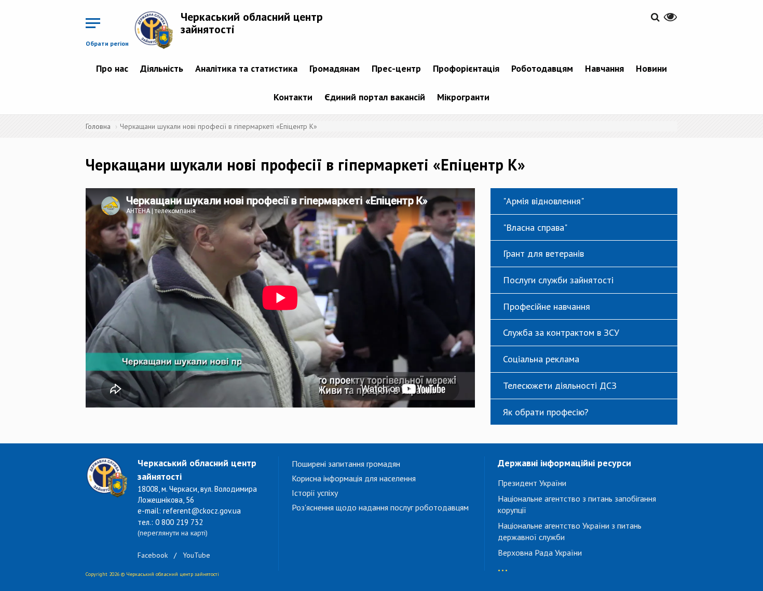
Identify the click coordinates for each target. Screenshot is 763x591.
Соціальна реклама (541, 359)
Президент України (532, 483)
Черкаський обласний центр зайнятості (252, 22)
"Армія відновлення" (543, 201)
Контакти (293, 97)
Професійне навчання (546, 306)
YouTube (196, 555)
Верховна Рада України (540, 552)
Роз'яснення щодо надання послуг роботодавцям (380, 507)
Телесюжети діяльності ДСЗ (560, 385)
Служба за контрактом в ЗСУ (561, 332)
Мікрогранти (463, 97)
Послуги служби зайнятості (558, 280)
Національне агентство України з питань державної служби (570, 531)
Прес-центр (396, 68)
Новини (651, 68)
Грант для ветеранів (543, 253)
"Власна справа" (535, 227)
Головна (98, 126)
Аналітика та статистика (246, 68)
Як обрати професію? (546, 412)
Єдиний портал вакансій (374, 97)
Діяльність (161, 68)
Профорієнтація (466, 68)
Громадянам (334, 68)
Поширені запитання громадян (346, 463)
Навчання (604, 68)
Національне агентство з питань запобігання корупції (577, 504)
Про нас (112, 68)
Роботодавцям (542, 68)
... (503, 565)
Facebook (153, 555)
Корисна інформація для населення (354, 478)
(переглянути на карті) (173, 532)
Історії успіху (315, 493)
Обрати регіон (107, 43)
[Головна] (157, 29)
